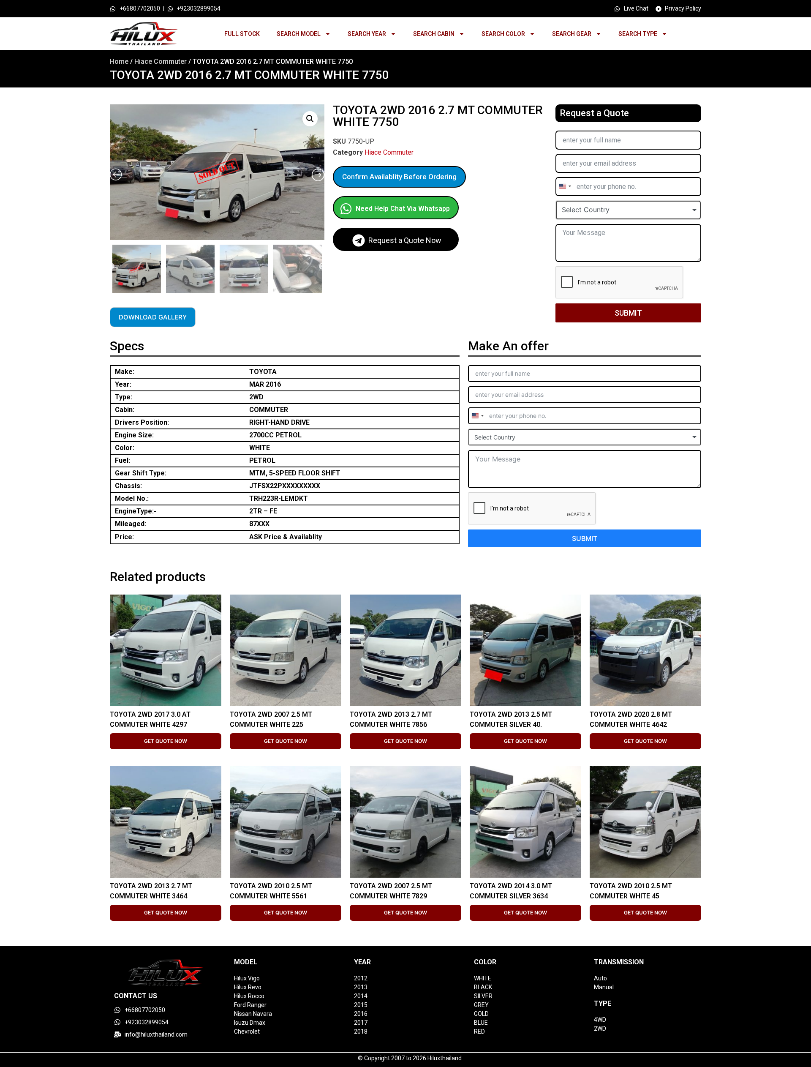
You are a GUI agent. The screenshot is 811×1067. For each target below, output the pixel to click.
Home (119, 61)
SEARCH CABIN (433, 33)
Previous (111, 266)
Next (322, 266)
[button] (310, 118)
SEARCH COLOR (503, 33)
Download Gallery (153, 317)
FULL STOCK (242, 33)
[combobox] (565, 186)
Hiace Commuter (160, 61)
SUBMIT (628, 312)
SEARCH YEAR (367, 33)
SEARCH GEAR (571, 33)
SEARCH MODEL (299, 33)
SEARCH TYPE (637, 33)
